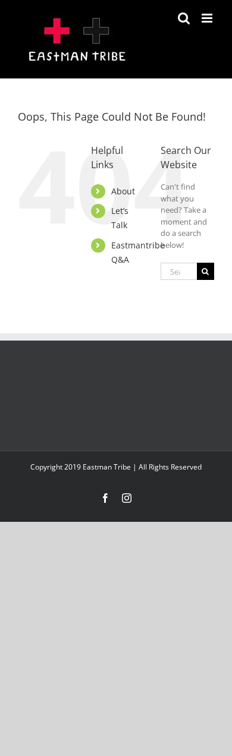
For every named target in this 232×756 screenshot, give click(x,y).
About (123, 191)
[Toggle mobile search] (184, 18)
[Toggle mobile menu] (208, 18)
